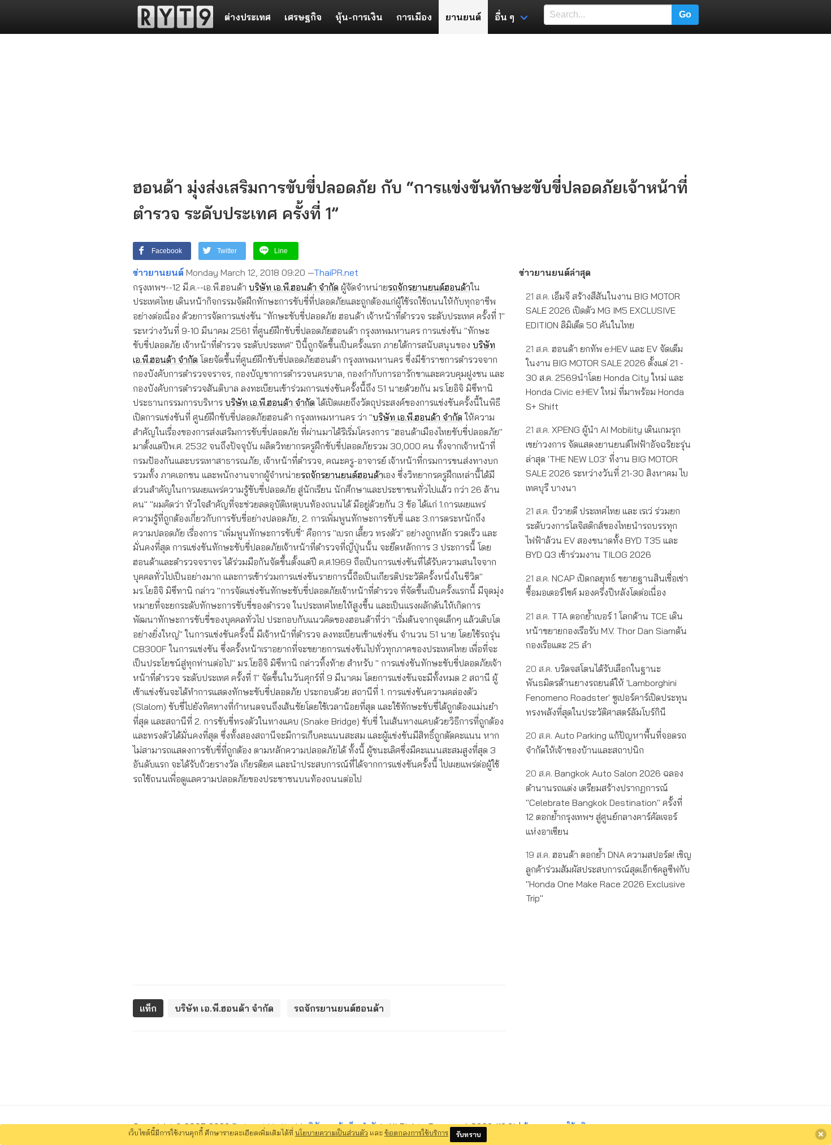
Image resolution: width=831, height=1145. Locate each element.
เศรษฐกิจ (303, 17)
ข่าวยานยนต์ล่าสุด (555, 272)
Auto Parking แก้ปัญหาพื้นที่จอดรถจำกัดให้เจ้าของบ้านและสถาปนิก (606, 743)
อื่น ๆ (504, 17)
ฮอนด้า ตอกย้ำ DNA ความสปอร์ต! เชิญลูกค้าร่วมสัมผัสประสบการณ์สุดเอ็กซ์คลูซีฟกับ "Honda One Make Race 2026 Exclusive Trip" (608, 876)
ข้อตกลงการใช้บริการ (416, 1132)
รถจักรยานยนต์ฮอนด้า (429, 287)
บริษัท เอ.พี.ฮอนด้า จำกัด (294, 287)
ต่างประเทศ (247, 17)
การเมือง (414, 17)
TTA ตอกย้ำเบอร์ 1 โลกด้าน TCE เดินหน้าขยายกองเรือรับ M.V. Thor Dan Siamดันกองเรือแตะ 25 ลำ (606, 630)
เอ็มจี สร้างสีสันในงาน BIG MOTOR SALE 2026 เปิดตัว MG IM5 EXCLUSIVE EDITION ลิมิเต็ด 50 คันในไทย (603, 310)
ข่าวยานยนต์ (158, 272)
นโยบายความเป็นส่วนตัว (331, 1132)
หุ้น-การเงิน (359, 17)
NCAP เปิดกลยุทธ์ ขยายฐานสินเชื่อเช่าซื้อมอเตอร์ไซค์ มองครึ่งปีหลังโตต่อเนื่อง (607, 585)
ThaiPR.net (336, 272)
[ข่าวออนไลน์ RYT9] (172, 17)
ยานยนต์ (463, 17)
